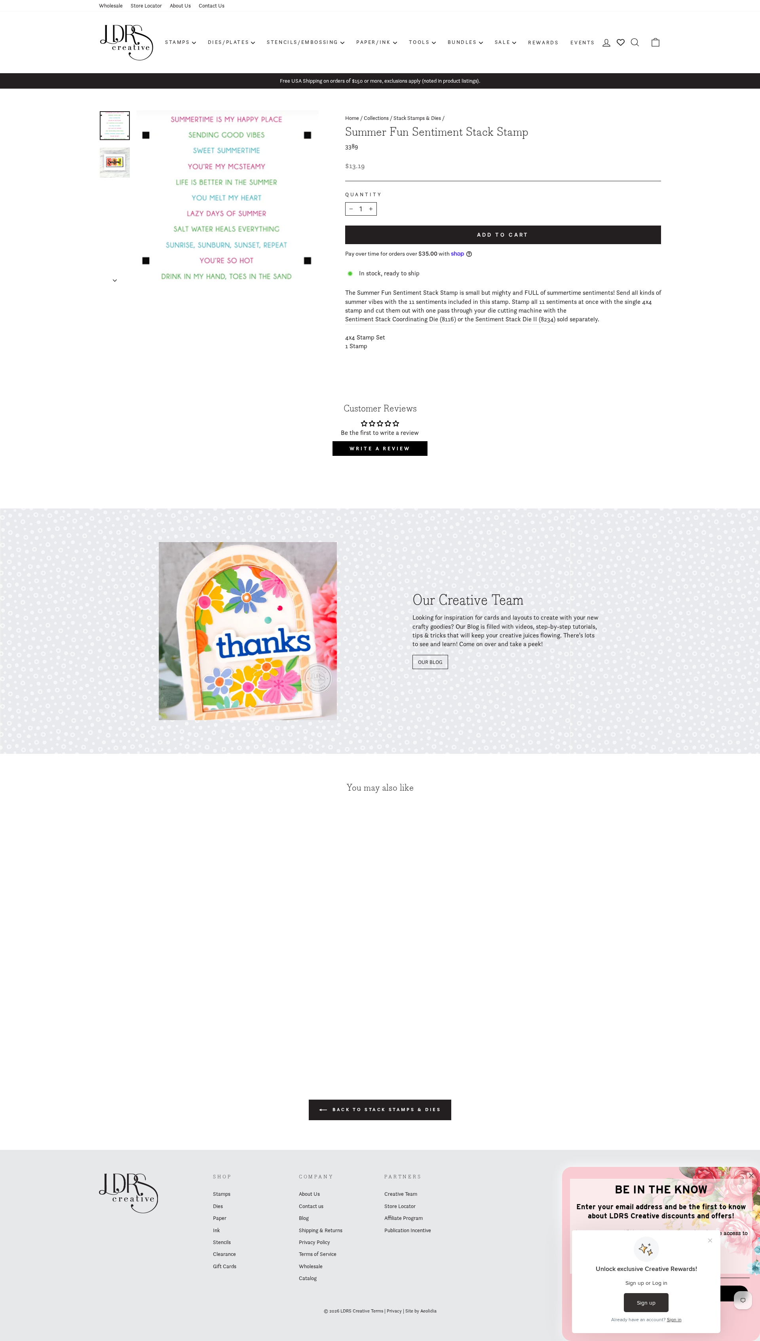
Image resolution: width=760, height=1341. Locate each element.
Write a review (380, 448)
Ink (216, 1230)
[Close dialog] (751, 1175)
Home (352, 118)
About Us (180, 5)
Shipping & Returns (320, 1230)
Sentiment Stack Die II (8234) (515, 319)
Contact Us (211, 5)
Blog (304, 1218)
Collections (376, 118)
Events (582, 42)
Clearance (224, 1254)
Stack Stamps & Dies (417, 118)
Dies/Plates (228, 42)
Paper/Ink (373, 42)
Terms (377, 1311)
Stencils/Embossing (302, 42)
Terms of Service (317, 1254)
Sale (502, 42)
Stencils (222, 1242)
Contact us (311, 1206)
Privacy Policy (314, 1242)
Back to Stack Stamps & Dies (385, 1109)
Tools (419, 42)
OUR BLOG (430, 662)
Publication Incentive (407, 1230)
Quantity (363, 194)
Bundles (462, 42)
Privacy (394, 1311)
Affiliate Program (403, 1218)
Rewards (543, 42)
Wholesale (111, 5)
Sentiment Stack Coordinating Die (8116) (400, 319)
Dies (218, 1206)
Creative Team (400, 1194)
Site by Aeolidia (421, 1311)
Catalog (308, 1278)
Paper (219, 1218)
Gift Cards (224, 1266)
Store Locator (146, 5)
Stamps (177, 42)
